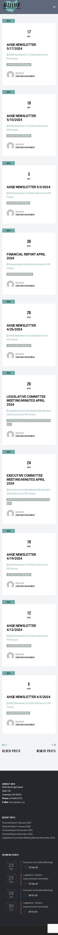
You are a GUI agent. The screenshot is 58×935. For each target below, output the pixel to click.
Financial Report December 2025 (17, 830)
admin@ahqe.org (17, 802)
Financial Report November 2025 (17, 834)
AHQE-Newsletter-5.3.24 (18, 203)
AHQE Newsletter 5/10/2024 (21, 118)
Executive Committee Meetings (38, 862)
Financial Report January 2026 (16, 826)
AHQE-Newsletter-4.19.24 (19, 574)
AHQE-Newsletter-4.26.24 (19, 345)
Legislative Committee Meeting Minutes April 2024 (26, 400)
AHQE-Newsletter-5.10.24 (19, 136)
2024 (8, 21)
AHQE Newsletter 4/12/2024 (21, 627)
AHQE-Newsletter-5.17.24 (19, 64)
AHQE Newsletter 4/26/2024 (21, 327)
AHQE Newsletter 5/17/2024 (21, 46)
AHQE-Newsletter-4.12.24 (19, 646)
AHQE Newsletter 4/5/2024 (28, 697)
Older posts (11, 751)
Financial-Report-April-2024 (20, 274)
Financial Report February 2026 (16, 823)
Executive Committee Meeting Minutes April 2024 (26, 479)
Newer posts (46, 751)
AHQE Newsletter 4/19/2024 (21, 556)
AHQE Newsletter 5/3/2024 (28, 187)
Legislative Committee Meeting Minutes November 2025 (28, 838)
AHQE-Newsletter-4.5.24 (18, 713)
